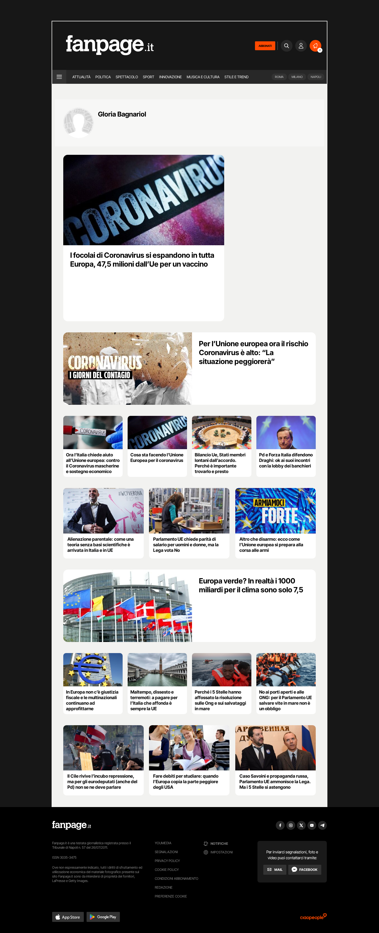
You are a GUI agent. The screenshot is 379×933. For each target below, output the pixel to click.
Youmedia (163, 843)
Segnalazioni (166, 852)
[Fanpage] (71, 825)
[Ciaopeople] (313, 918)
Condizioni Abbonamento (176, 878)
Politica (103, 77)
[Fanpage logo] (103, 45)
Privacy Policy (167, 861)
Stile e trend (236, 77)
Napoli (316, 77)
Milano (297, 77)
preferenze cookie (171, 896)
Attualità (81, 77)
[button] (68, 917)
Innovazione (170, 77)
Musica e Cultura (203, 77)
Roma (279, 77)
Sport (148, 77)
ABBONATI (265, 45)
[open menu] (59, 77)
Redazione (164, 887)
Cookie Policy (167, 870)
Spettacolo (127, 77)
